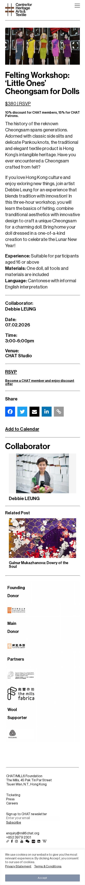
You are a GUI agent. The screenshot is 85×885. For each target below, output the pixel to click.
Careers (12, 803)
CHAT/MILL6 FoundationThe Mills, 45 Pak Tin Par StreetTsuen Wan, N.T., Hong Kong (29, 780)
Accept (42, 878)
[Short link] (59, 412)
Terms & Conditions (48, 866)
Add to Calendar (22, 429)
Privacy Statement (18, 866)
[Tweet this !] (22, 412)
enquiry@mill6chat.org (22, 833)
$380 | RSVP (18, 103)
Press (10, 799)
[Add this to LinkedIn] (47, 412)
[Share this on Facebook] (10, 412)
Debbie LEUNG (24, 498)
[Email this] (34, 412)
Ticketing (13, 795)
